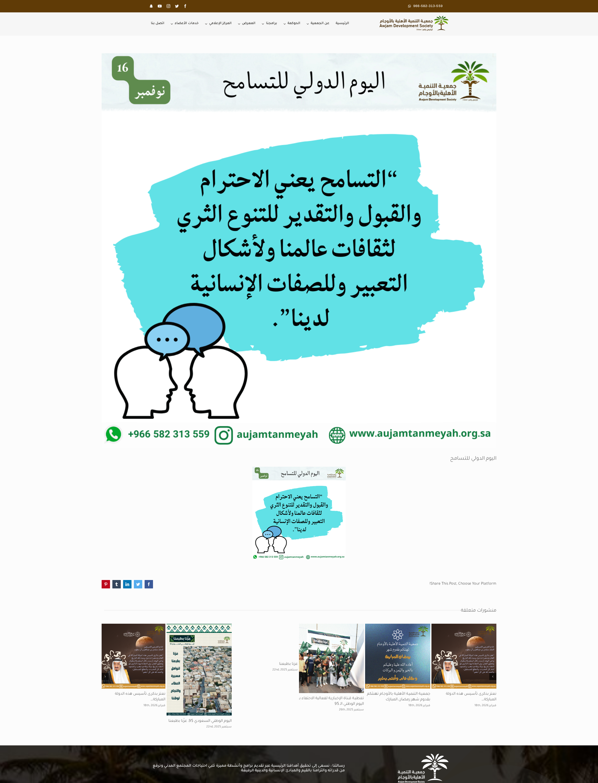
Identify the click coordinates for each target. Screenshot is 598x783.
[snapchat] (151, 6)
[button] (492, 713)
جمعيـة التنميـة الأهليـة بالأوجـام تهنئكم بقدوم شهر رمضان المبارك (310, 746)
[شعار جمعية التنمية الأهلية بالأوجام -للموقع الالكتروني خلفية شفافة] (412, 17)
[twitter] (177, 6)
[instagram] (168, 6)
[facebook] (185, 6)
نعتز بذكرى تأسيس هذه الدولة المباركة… (463, 746)
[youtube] (160, 6)
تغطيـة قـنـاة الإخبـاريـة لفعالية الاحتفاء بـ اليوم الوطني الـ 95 (184, 754)
